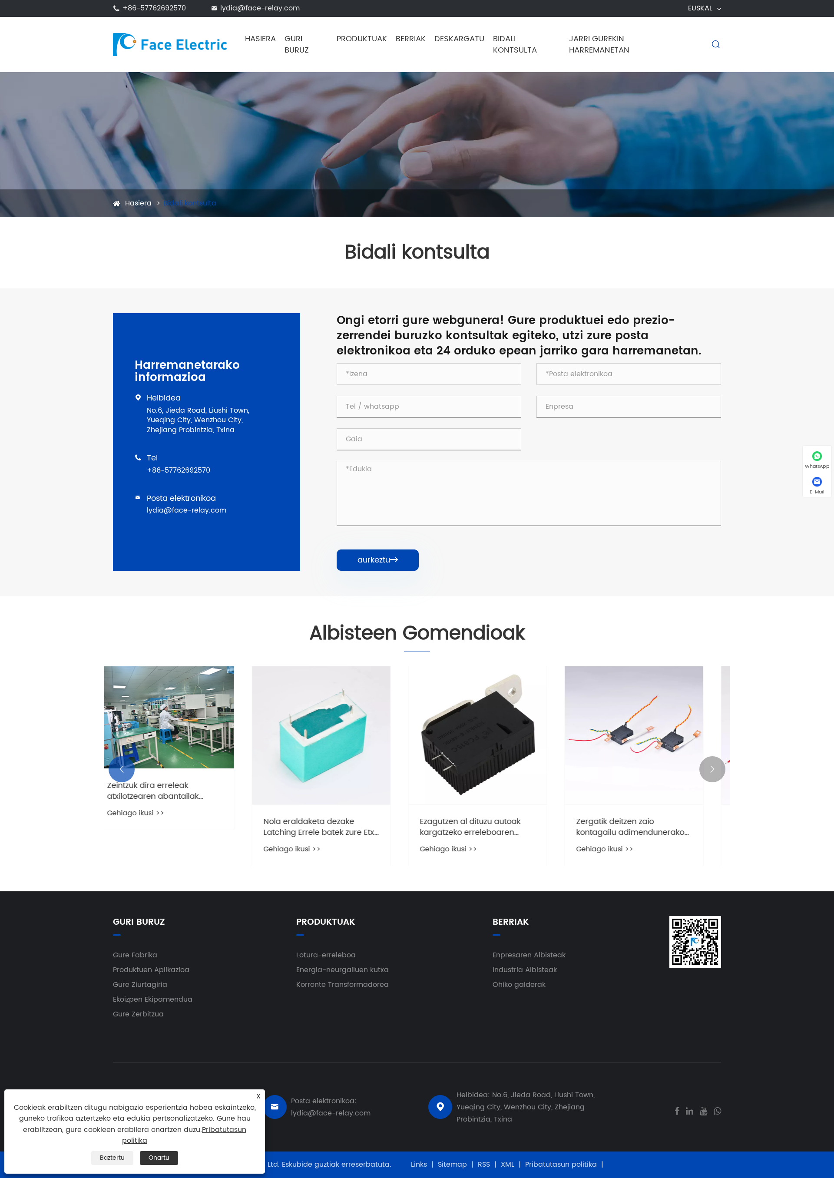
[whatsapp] (717, 1110)
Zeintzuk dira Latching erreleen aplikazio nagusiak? (648, 827)
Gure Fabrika (135, 955)
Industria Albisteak (525, 970)
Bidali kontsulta (515, 44)
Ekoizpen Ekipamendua (152, 999)
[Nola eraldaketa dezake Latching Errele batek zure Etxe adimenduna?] (182, 735)
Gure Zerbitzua (138, 1014)
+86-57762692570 (154, 8)
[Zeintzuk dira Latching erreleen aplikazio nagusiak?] (651, 735)
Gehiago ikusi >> (153, 849)
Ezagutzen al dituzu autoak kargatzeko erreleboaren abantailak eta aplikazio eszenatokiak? (331, 827)
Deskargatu (459, 39)
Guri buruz (297, 44)
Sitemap (452, 1164)
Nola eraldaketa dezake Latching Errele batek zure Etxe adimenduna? (182, 827)
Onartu (159, 1158)
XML (507, 1164)
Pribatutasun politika (561, 1164)
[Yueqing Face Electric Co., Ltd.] (170, 44)
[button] (122, 769)
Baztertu (112, 1158)
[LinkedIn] (689, 1110)
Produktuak (362, 39)
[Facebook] (677, 1110)
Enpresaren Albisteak (529, 955)
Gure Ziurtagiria (140, 984)
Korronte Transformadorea (342, 984)
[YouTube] (703, 1110)
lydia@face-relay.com (260, 8)
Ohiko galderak (519, 984)
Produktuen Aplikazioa (151, 970)
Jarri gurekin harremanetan (599, 44)
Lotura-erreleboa (326, 955)
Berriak (411, 39)
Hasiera (260, 39)
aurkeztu (377, 560)
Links (419, 1164)
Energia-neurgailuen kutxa (342, 970)
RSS (484, 1164)
